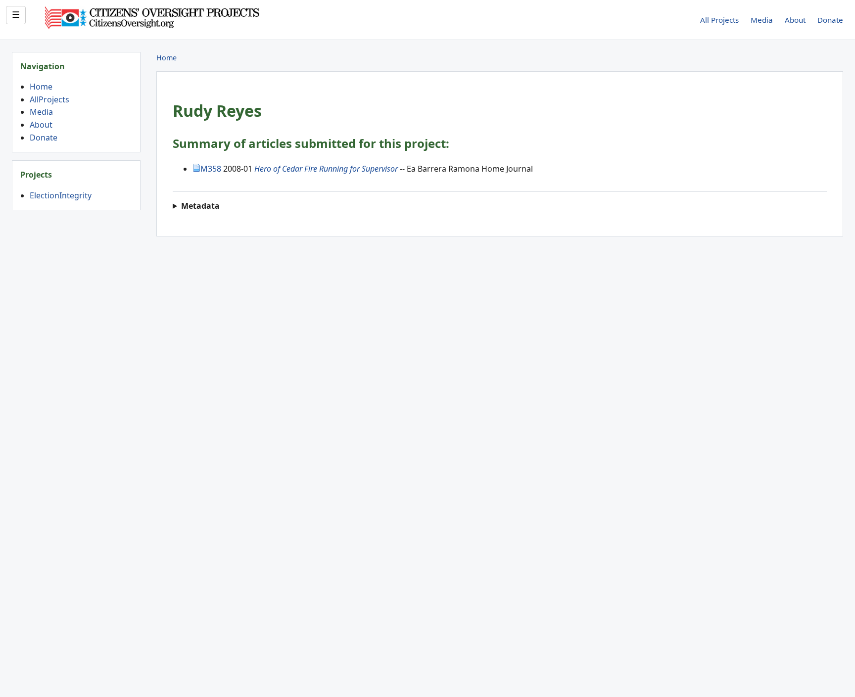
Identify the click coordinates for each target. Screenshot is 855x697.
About (795, 20)
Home (41, 86)
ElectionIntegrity (61, 195)
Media (762, 20)
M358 (210, 168)
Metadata (200, 205)
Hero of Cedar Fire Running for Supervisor (326, 168)
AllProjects (49, 99)
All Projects (719, 20)
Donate (830, 20)
